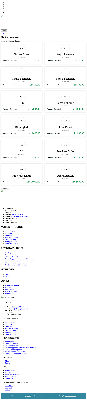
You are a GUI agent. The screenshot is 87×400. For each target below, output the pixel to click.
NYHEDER (8, 357)
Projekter (9, 386)
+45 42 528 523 (18, 214)
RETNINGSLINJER (11, 338)
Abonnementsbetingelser (15, 352)
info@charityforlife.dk (19, 216)
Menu (4, 30)
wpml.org (28, 396)
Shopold (8, 388)
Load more (5, 189)
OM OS (7, 367)
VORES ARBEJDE (11, 319)
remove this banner (70, 396)
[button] (43, 319)
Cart (7, 390)
